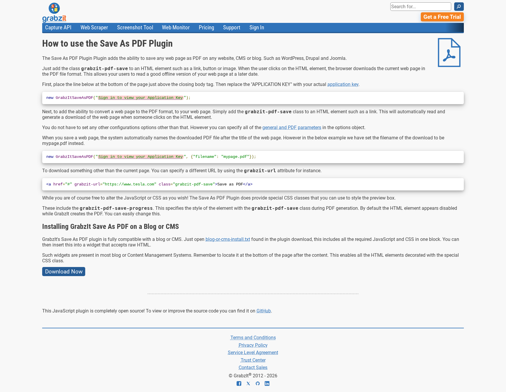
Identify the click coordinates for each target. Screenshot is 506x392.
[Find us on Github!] (260, 384)
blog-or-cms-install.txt (228, 239)
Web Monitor (176, 27)
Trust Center (253, 360)
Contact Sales (253, 367)
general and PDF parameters (291, 127)
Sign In (256, 27)
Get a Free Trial (442, 16)
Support (231, 27)
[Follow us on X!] (250, 384)
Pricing (206, 27)
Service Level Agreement (253, 352)
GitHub (264, 311)
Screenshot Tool (135, 27)
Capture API (58, 27)
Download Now (64, 271)
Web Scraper (94, 27)
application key (342, 84)
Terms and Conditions (253, 337)
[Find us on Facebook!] (241, 384)
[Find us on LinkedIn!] (267, 384)
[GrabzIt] (67, 12)
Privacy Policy (253, 345)
